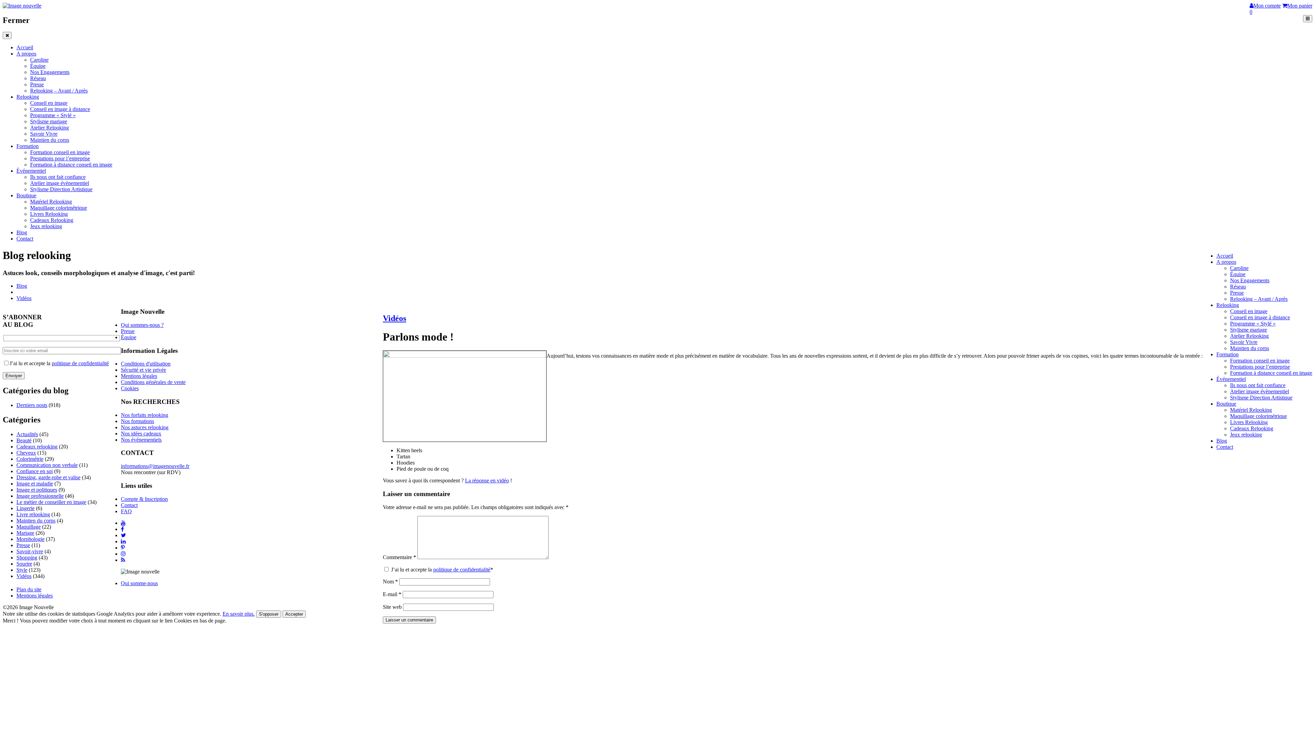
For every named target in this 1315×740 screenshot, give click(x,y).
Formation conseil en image (60, 152)
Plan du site (28, 589)
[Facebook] (122, 529)
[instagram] (123, 554)
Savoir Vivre (44, 134)
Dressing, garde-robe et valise (48, 477)
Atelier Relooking (49, 128)
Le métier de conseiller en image (51, 502)
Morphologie (30, 539)
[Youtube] (123, 523)
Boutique (26, 195)
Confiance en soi (34, 471)
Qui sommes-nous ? (142, 325)
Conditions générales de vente (153, 382)
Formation (27, 146)
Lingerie (25, 508)
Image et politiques (36, 490)
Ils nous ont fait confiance (58, 177)
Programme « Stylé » (53, 115)
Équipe (38, 66)
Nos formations (137, 421)
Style (21, 570)
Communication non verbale (47, 465)
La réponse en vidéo (487, 480)
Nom (390, 581)
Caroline (39, 60)
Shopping (26, 557)
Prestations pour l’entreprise (60, 158)
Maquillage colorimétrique (58, 208)
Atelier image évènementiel (59, 183)
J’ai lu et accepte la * (441, 569)
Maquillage (28, 527)
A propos (26, 54)
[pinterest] (123, 548)
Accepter (294, 614)
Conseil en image (48, 103)
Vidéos (24, 298)
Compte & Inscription (144, 499)
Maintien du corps (49, 140)
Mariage (25, 533)
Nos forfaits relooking (144, 415)
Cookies (130, 388)
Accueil (24, 47)
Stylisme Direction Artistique (61, 189)
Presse (37, 84)
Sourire (24, 564)
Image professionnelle (40, 496)
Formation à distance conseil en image (71, 165)
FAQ (126, 511)
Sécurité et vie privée (143, 370)
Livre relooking (33, 514)
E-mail (392, 594)
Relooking (27, 97)
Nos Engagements (50, 72)
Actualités (27, 434)
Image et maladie (34, 483)
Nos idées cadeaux (141, 433)
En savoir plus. (239, 614)
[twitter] (123, 535)
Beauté (24, 440)
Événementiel (31, 171)
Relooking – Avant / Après (59, 91)
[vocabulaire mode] (465, 356)
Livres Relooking (49, 214)
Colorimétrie (29, 459)
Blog (21, 232)
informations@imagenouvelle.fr (155, 466)
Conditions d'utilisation (146, 364)
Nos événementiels (141, 440)
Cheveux (26, 453)
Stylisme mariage (48, 121)
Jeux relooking (46, 226)
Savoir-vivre (29, 551)
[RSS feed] (123, 560)
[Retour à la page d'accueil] (22, 6)
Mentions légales (139, 376)
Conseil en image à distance (60, 109)
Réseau (38, 78)
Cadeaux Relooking (51, 220)
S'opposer (268, 614)
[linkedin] (123, 541)
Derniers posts (31, 405)
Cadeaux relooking (37, 446)
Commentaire (399, 557)
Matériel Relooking (51, 202)
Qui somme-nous (139, 583)
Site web (392, 607)
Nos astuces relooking (144, 427)
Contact (24, 239)
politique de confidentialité (461, 569)
